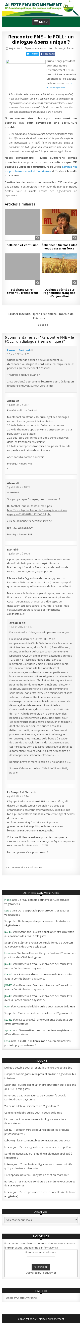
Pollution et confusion (22, 245)
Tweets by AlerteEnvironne (20, 1298)
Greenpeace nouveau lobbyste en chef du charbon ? (36, 1175)
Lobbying (58, 48)
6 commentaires (37, 48)
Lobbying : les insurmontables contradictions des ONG (37, 1140)
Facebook (49, 54)
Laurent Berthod (18, 350)
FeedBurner (49, 1272)
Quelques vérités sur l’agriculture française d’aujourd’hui (59, 293)
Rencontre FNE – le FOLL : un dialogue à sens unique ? (41, 39)
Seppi (7, 921)
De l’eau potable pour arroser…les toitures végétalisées (38, 1067)
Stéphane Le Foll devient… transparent (22, 291)
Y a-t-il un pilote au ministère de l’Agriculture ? (45, 1013)
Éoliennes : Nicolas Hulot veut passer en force (59, 246)
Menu (43, 22)
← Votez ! (41, 325)
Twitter (34, 54)
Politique (69, 48)
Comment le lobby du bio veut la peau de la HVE (46, 1006)
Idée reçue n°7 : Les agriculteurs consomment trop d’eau (38, 1147)
